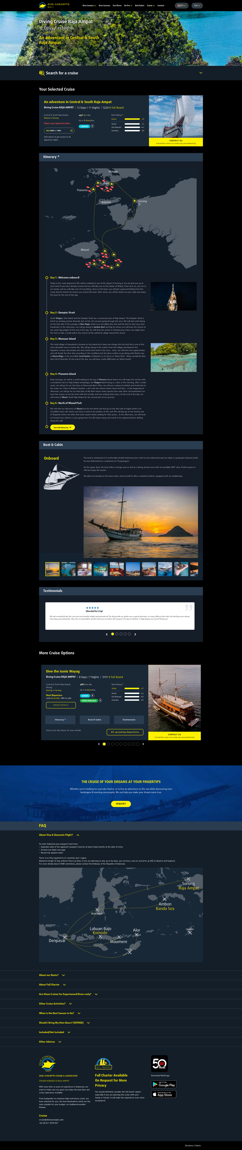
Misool (64, 397)
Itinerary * (60, 719)
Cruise (150, 5)
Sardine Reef (99, 327)
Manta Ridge (58, 356)
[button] (112, 634)
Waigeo (59, 318)
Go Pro (127, 5)
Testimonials (129, 719)
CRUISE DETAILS (60, 705)
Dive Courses (104, 5)
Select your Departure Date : (57, 123)
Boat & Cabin (94, 719)
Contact (161, 5)
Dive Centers (88, 5)
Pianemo (103, 379)
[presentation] (107, 634)
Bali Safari (139, 5)
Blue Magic (85, 324)
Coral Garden (84, 356)
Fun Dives (117, 5)
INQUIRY (121, 804)
